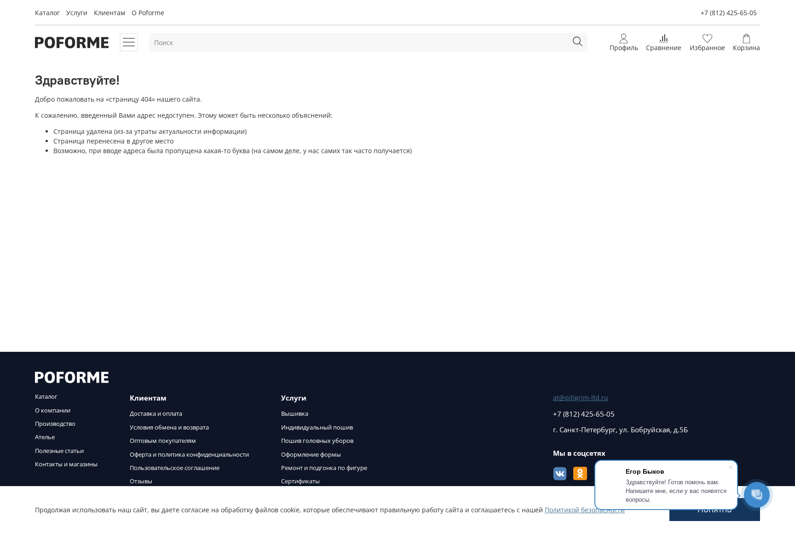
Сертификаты (300, 481)
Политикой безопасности (585, 509)
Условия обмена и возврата (169, 427)
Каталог (47, 12)
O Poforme (148, 12)
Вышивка (294, 414)
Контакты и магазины (66, 464)
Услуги (76, 12)
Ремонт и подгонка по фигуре (324, 468)
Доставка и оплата (156, 414)
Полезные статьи (59, 451)
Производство (55, 424)
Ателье (45, 437)
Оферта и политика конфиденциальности (189, 454)
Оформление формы (311, 454)
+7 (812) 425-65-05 (729, 12)
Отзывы (141, 481)
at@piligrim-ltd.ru (580, 397)
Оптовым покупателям (163, 441)
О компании (52, 410)
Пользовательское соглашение (174, 468)
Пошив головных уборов (317, 441)
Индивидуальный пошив (317, 427)
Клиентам (109, 12)
